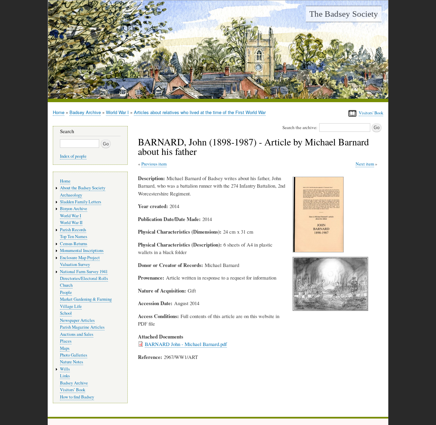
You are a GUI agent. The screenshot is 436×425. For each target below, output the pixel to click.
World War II (71, 222)
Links (65, 376)
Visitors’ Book (72, 390)
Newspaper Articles (77, 320)
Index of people (73, 156)
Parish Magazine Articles (82, 327)
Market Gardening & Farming (86, 299)
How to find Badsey (77, 397)
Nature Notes (71, 362)
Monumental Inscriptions (82, 250)
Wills (65, 369)
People (66, 292)
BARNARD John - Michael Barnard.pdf (186, 344)
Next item (365, 164)
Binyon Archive (73, 208)
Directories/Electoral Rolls (84, 278)
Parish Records (73, 230)
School (66, 313)
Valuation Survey (75, 264)
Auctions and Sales (76, 334)
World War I (117, 112)
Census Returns (73, 244)
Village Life (71, 306)
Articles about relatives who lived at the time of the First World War (200, 112)
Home (58, 112)
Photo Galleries (73, 355)
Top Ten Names (73, 236)
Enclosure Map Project (80, 258)
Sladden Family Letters (80, 202)
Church (66, 285)
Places (66, 341)
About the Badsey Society (82, 188)
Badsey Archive (85, 112)
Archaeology (71, 195)
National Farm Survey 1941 (84, 271)
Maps (64, 348)
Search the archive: (299, 127)
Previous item (154, 164)
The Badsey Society (343, 14)
